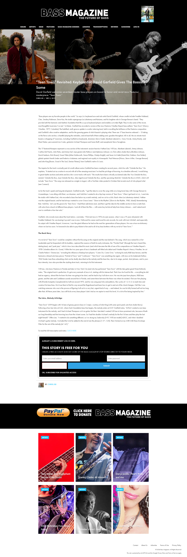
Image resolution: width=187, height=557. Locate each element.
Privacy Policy (161, 553)
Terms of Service (173, 553)
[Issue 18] (147, 13)
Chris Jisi (39, 98)
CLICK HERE (71, 330)
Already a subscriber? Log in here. (59, 341)
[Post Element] (56, 457)
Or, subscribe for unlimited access (59, 372)
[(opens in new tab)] (93, 412)
